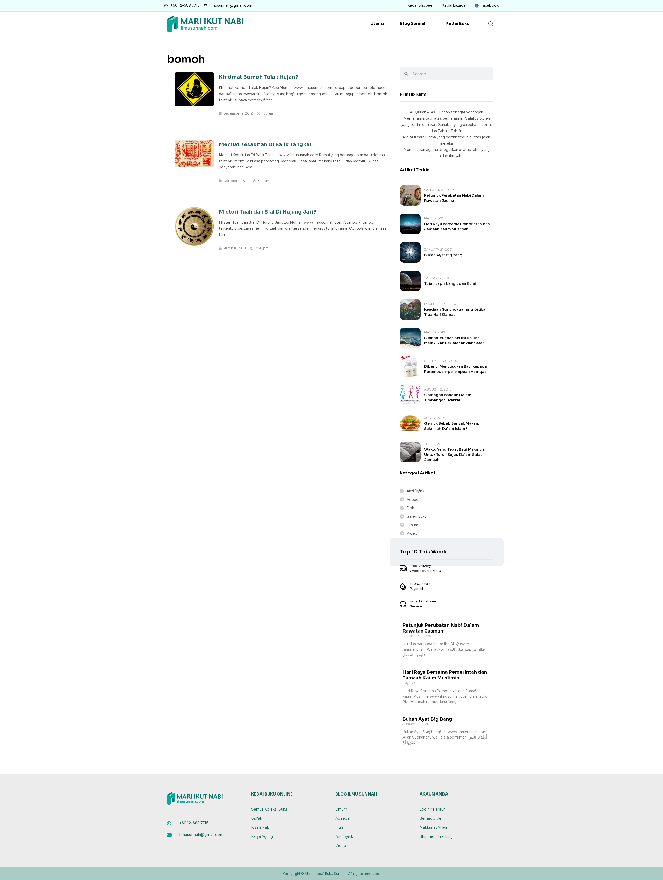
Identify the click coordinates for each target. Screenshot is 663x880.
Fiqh (410, 508)
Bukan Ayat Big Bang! (443, 255)
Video (412, 533)
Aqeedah (415, 499)
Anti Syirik (415, 491)
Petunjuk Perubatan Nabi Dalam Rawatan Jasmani (440, 628)
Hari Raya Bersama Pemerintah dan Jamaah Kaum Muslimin (444, 675)
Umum (412, 525)
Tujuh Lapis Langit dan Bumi (450, 283)
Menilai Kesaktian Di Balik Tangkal (265, 144)
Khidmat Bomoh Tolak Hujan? (258, 77)
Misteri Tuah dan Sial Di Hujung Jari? (267, 212)
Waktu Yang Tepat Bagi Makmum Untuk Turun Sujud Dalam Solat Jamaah (454, 454)
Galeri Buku (417, 516)
